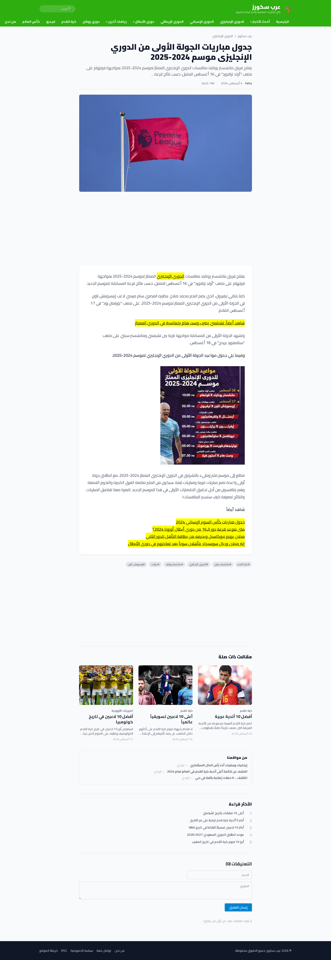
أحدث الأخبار (260, 22)
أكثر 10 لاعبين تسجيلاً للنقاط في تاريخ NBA (216, 827)
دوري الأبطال (143, 22)
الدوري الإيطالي (172, 22)
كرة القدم (68, 22)
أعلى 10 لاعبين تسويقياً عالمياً (171, 719)
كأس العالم (31, 22)
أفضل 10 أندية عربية (233, 716)
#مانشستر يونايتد (174, 564)
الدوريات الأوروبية (122, 710)
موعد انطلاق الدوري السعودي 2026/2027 (215, 835)
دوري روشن (91, 22)
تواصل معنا (104, 950)
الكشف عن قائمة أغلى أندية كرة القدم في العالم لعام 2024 (207, 771)
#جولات (155, 564)
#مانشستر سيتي (222, 564)
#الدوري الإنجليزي (198, 564)
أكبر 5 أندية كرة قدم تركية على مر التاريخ (217, 820)
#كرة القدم (244, 564)
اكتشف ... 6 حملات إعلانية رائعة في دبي (221, 778)
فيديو (50, 22)
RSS (64, 950)
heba (248, 83)
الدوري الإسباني (202, 22)
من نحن (10, 22)
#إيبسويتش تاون (136, 564)
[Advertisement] (165, 228)
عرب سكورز (245, 36)
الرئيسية (282, 22)
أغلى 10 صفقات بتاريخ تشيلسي (223, 813)
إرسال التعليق (238, 907)
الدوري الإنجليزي (232, 22)
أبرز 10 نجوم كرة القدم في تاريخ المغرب (218, 842)
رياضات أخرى (116, 22)
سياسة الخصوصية (81, 950)
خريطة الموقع (48, 950)
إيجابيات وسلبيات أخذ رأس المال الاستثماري (218, 765)
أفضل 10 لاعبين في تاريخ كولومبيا (111, 719)
